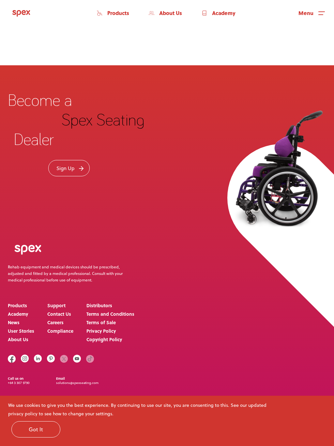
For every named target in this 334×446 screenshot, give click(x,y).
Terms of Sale (101, 322)
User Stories (21, 330)
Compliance (60, 330)
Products (17, 305)
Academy (18, 314)
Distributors (99, 305)
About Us (18, 339)
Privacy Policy (101, 330)
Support (56, 305)
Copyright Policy (104, 339)
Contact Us (59, 314)
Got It (36, 429)
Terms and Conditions (110, 314)
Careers (55, 322)
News (14, 322)
